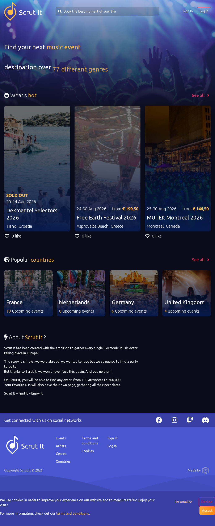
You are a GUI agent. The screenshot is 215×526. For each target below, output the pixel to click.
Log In (203, 11)
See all (199, 95)
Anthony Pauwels (205, 470)
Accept (207, 510)
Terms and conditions (90, 440)
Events (61, 438)
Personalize (183, 502)
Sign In (188, 11)
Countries (63, 461)
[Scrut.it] (23, 11)
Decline (206, 502)
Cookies (88, 451)
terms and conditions (72, 513)
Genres (61, 454)
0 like (16, 236)
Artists (61, 446)
